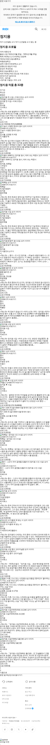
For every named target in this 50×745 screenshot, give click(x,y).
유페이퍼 (3, 445)
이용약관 (4, 720)
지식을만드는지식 (7, 251)
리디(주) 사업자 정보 (8, 717)
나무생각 (3, 166)
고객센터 (9, 682)
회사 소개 (28, 705)
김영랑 (8, 134)
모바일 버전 (4, 742)
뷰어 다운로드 (7, 695)
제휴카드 (5, 692)
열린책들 (3, 193)
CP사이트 (5, 699)
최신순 (2, 92)
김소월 (2, 134)
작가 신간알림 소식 (7, 42)
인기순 (2, 90)
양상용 (8, 276)
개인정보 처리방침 (14, 720)
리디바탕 (5, 702)
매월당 (2, 307)
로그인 (43, 29)
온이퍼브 (3, 620)
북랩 (1, 418)
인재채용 (28, 708)
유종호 (2, 361)
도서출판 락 (4, 136)
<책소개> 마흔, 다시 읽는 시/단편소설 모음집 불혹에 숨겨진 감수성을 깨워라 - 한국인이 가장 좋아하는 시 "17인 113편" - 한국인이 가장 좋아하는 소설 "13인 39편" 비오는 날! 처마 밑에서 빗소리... (24, 600)
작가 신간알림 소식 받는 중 (25, 42)
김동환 (2, 591)
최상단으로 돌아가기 (14, 675)
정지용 (2, 105)
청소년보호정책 (25, 720)
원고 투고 (28, 692)
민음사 (2, 364)
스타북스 (3, 107)
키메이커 (3, 334)
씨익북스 (3, 501)
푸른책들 (3, 278)
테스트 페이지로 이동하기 (25, 22)
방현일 (8, 164)
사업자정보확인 (35, 720)
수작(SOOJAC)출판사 (8, 530)
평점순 (2, 95)
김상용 (8, 591)
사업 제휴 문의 (30, 695)
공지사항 (32, 682)
